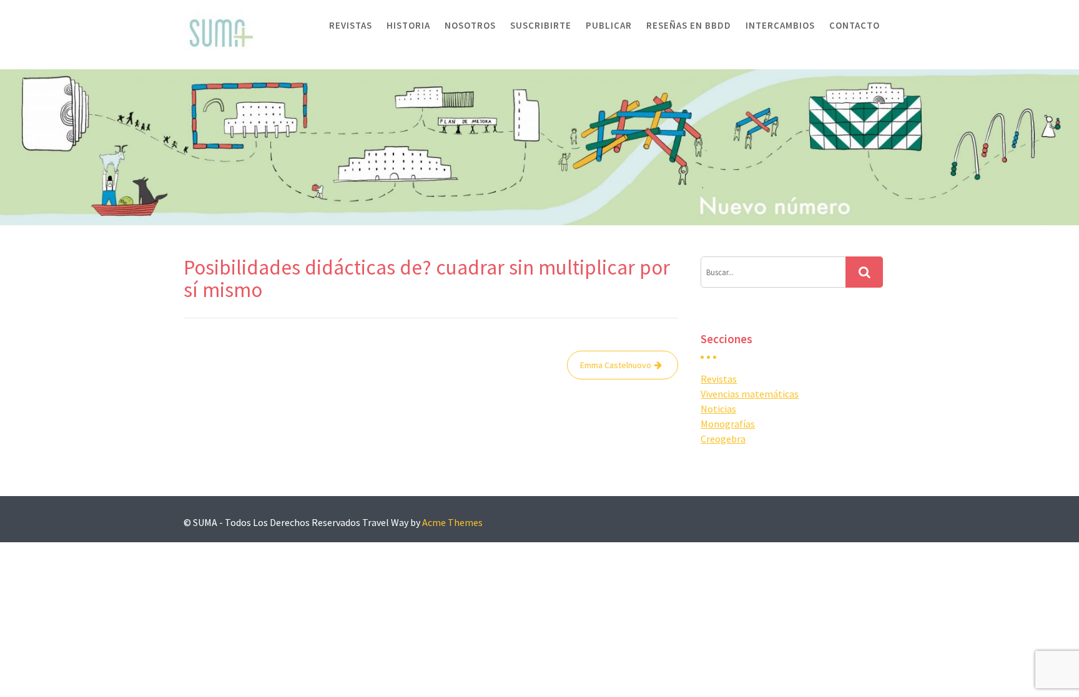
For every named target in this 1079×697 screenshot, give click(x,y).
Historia (408, 25)
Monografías (728, 423)
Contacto (854, 25)
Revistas (350, 25)
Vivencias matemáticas (750, 393)
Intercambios (780, 25)
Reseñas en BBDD (688, 25)
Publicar (609, 25)
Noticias (718, 408)
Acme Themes (452, 522)
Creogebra (723, 438)
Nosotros (470, 25)
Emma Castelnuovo (615, 365)
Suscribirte (540, 25)
